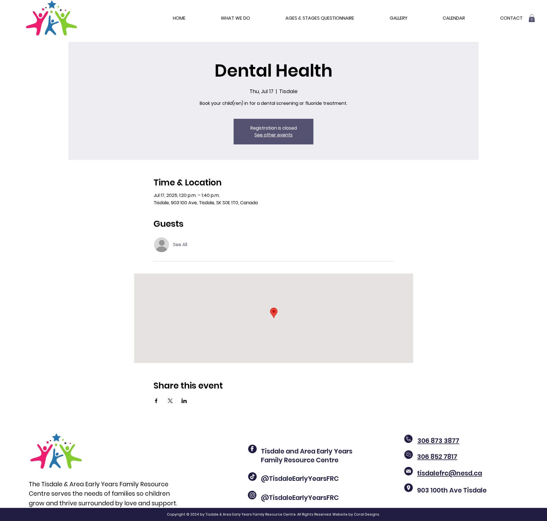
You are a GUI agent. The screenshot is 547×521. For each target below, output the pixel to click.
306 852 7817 (437, 456)
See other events (273, 135)
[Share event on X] (170, 401)
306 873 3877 (438, 440)
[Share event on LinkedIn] (184, 401)
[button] (531, 18)
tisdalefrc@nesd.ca (449, 473)
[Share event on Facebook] (156, 401)
